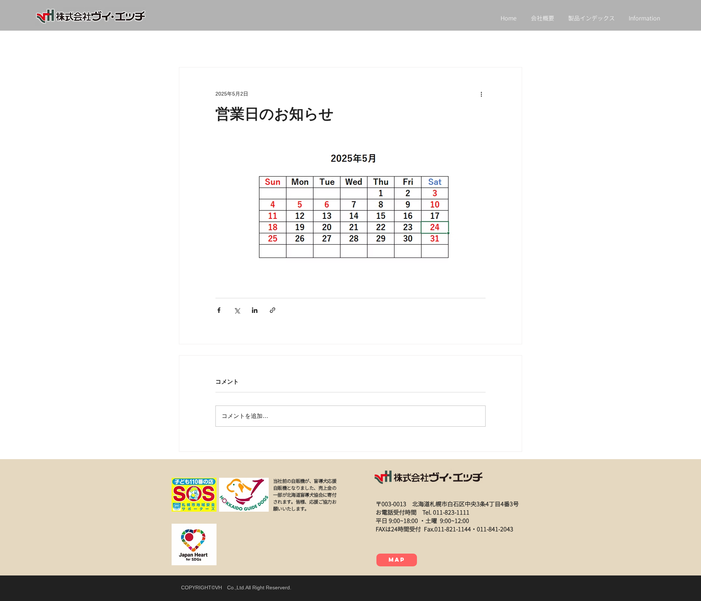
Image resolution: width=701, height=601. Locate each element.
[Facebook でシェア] (218, 310)
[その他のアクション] (481, 93)
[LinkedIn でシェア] (254, 310)
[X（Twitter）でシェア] (236, 310)
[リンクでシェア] (272, 310)
